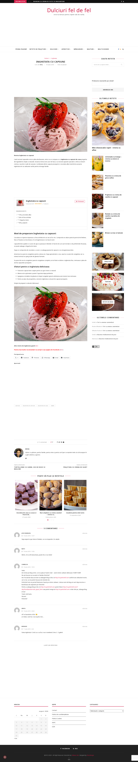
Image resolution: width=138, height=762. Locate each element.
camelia (25, 564)
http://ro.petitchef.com (62, 577)
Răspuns (85, 533)
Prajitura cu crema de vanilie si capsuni (113, 196)
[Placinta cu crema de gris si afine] (97, 182)
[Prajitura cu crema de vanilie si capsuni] (97, 201)
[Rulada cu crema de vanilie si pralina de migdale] (97, 220)
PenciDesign (90, 755)
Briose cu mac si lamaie (114, 233)
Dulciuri (53, 49)
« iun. (15, 738)
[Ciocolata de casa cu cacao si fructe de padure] (26, 495)
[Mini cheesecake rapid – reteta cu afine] (108, 123)
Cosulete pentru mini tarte (75, 513)
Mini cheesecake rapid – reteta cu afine (106, 149)
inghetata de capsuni (29, 405)
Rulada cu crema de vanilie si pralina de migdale (112, 216)
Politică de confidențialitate (60, 714)
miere (52, 405)
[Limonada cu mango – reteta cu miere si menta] (97, 163)
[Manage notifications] (4, 757)
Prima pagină (21, 49)
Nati (23, 549)
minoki (24, 626)
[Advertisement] (69, 32)
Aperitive (66, 49)
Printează (81, 201)
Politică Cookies (57, 718)
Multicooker (103, 49)
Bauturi (90, 49)
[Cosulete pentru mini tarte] (75, 495)
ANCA (23, 608)
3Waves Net (75, 755)
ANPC (54, 722)
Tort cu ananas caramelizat (105, 322)
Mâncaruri (78, 49)
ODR (53, 727)
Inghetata (54, 58)
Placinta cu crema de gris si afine (113, 177)
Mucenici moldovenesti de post (106, 334)
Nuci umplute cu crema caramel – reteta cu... (51, 514)
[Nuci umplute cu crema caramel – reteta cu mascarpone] (51, 495)
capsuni (17, 405)
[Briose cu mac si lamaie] (97, 239)
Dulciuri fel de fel (69, 10)
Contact (54, 710)
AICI (36, 346)
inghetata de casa (43, 405)
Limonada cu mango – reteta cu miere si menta (113, 159)
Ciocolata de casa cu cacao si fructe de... (48, 1)
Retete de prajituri (38, 49)
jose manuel (26, 533)
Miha (41, 65)
